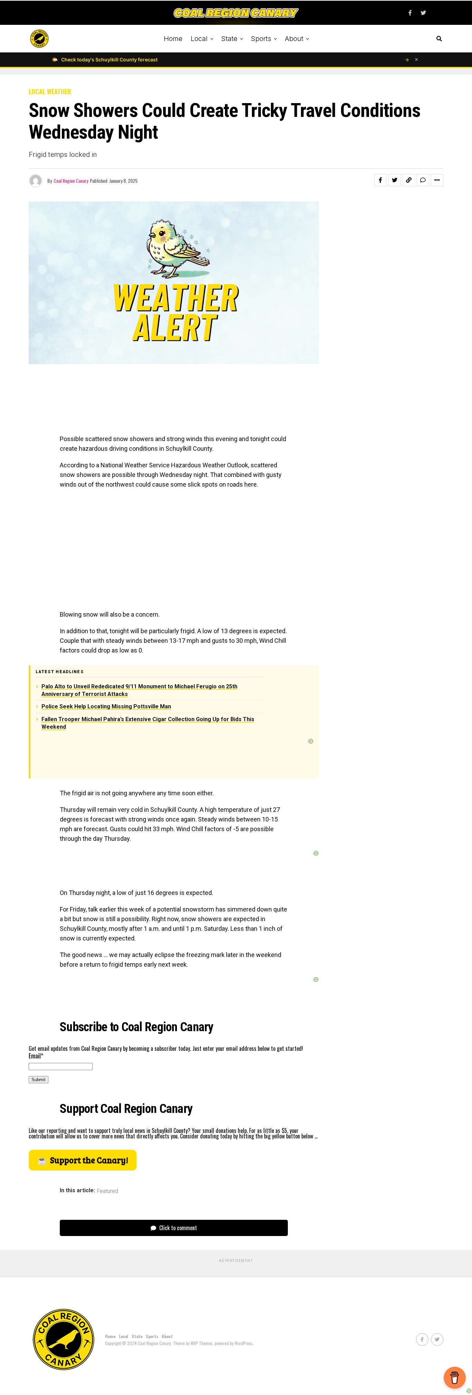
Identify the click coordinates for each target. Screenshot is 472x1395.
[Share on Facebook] (380, 180)
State (229, 38)
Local (199, 38)
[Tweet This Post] (394, 180)
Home (173, 38)
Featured (107, 1191)
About (294, 38)
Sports (261, 38)
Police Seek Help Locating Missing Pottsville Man (106, 706)
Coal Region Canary (71, 180)
